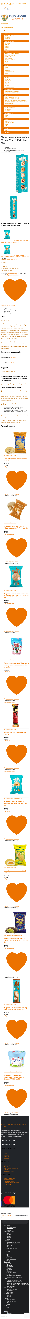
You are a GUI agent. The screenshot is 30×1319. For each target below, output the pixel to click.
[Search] (27, 1222)
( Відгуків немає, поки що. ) (8, 259)
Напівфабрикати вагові (12, 91)
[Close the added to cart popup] (1, 1217)
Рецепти (6, 1156)
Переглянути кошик (6, 1215)
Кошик (6, 1166)
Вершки (7, 43)
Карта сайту (7, 1184)
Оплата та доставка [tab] (9, 313)
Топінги (7, 70)
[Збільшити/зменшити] (1, 1316)
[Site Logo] (13, 20)
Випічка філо (9, 58)
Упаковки (7, 133)
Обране (6, 1169)
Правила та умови (9, 1181)
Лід (6, 130)
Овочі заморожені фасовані (13, 99)
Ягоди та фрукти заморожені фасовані (16, 102)
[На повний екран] (3, 1316)
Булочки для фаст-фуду (12, 54)
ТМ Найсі (13, 357)
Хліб (6, 63)
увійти (26, 384)
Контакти (6, 1158)
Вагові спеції (8, 121)
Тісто (6, 61)
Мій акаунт (7, 1165)
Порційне (8, 37)
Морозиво (7, 34)
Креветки (7, 111)
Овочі (6, 95)
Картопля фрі (9, 103)
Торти (7, 78)
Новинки (13, 798)
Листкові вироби (10, 60)
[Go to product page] (16, 442)
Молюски (8, 109)
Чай (6, 69)
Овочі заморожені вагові (12, 97)
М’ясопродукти (9, 113)
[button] (2, 1219)
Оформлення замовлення (11, 1168)
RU (11, 9)
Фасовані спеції (9, 123)
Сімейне (7, 39)
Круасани (8, 57)
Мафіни (7, 84)
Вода (6, 73)
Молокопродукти (9, 41)
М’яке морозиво (9, 36)
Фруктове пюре (9, 72)
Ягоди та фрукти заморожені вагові (15, 100)
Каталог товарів (8, 1179)
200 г (12, 362)
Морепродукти (8, 106)
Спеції (6, 119)
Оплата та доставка (9, 1178)
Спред (7, 46)
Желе (6, 126)
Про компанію (8, 1152)
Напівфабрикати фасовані (12, 93)
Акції (5, 1153)
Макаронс (8, 81)
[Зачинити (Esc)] (6, 1316)
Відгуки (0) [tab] (7, 311)
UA (7, 7)
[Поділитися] (4, 1316)
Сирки (7, 48)
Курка (6, 117)
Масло (7, 45)
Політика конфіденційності (12, 1182)
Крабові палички (10, 108)
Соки (6, 67)
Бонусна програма (9, 1171)
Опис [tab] (5, 308)
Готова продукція (10, 55)
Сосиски (7, 115)
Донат (7, 82)
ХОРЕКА (6, 128)
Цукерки (7, 79)
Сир (6, 49)
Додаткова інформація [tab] (10, 310)
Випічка (7, 52)
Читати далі (8, 671)
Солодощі (7, 76)
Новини (6, 1155)
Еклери (7, 85)
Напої (6, 65)
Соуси (7, 124)
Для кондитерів (9, 87)
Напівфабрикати (9, 89)
